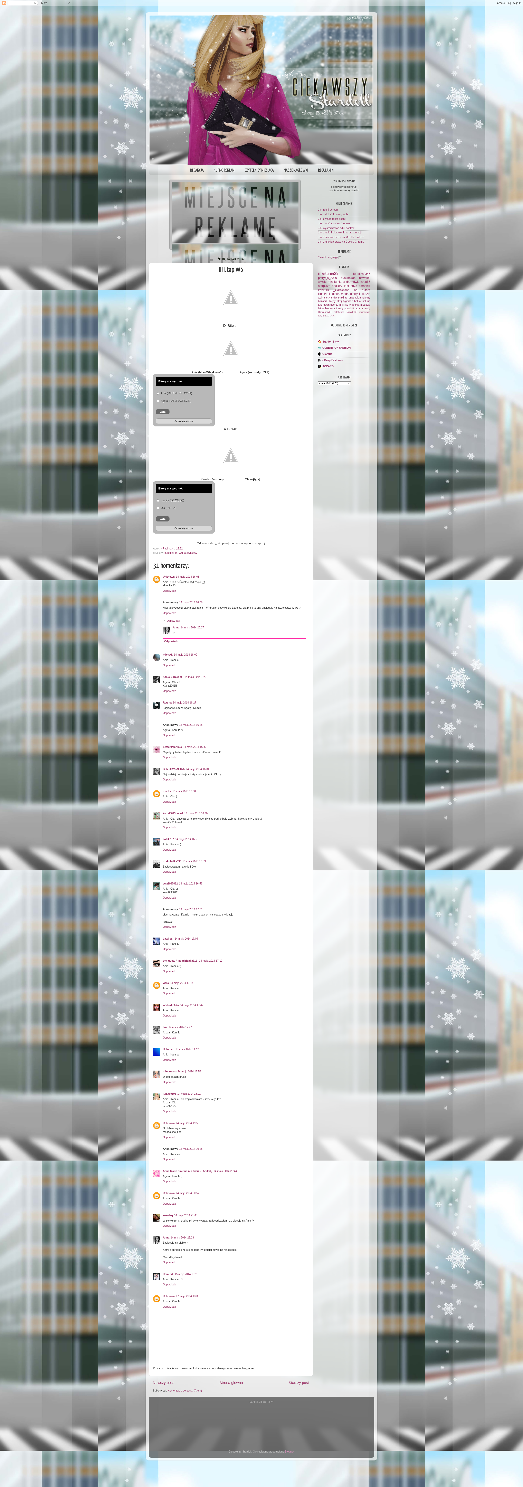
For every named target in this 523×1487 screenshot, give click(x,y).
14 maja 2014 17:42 (191, 1005)
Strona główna (231, 1383)
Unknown (169, 576)
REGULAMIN (326, 170)
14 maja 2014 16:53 (194, 861)
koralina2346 (361, 273)
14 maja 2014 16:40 (196, 813)
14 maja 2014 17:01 (190, 909)
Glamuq (327, 354)
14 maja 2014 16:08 (190, 602)
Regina (167, 702)
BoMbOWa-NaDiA (174, 769)
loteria (336, 293)
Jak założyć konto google (333, 214)
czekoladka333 (172, 861)
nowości (364, 278)
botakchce (339, 312)
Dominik (168, 1274)
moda (345, 293)
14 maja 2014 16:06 (187, 576)
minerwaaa (170, 1071)
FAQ (320, 315)
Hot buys (350, 285)
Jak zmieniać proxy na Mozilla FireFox (341, 237)
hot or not (360, 301)
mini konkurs (336, 281)
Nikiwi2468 (351, 312)
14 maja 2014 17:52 (187, 1049)
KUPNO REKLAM (224, 170)
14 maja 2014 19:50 (187, 1123)
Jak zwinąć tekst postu (331, 219)
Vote (163, 411)
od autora (362, 290)
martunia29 (328, 273)
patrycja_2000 (327, 278)
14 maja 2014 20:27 (192, 627)
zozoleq (168, 1215)
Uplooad (168, 1049)
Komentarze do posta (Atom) (185, 1390)
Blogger (289, 1451)
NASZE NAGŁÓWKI (296, 170)
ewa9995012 (170, 883)
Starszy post (299, 1383)
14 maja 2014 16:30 (194, 747)
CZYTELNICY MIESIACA (259, 170)
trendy (339, 308)
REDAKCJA (197, 170)
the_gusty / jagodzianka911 (180, 960)
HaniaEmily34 (325, 312)
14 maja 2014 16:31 (197, 769)
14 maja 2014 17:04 (186, 938)
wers (166, 983)
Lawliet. (168, 938)
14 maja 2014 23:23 (182, 1237)
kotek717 (168, 839)
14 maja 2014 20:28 (190, 1148)
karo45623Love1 (173, 813)
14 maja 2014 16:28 (190, 725)
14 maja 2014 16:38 (184, 791)
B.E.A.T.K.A (328, 316)
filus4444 (324, 293)
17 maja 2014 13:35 (187, 1296)
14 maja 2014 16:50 (186, 839)
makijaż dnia (346, 297)
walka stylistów (188, 553)
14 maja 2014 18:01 (189, 1093)
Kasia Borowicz (173, 677)
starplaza (324, 285)
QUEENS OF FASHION (336, 347)
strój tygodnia (345, 301)
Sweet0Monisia (172, 747)
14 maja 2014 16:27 (184, 702)
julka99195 (169, 1093)
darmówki (352, 281)
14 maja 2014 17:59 (189, 1071)
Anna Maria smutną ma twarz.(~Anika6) (187, 1171)
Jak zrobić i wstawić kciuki (334, 223)
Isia (165, 1027)
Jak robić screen (328, 209)
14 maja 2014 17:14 (181, 983)
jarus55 (365, 281)
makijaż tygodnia (349, 304)
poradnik (364, 285)
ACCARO (328, 366)
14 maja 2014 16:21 (196, 677)
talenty (334, 304)
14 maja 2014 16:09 (185, 654)
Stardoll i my (330, 341)
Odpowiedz (169, 590)
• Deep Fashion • (332, 360)
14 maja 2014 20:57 (187, 1193)
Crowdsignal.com (183, 421)
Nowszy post (163, 1383)
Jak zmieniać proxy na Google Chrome (341, 241)
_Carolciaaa (341, 290)
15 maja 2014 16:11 (186, 1274)
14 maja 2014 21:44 (185, 1215)
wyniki (322, 281)
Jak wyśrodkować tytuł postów (336, 228)
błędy (332, 301)
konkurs (323, 290)
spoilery (337, 285)
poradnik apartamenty (357, 308)
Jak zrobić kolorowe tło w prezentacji (340, 232)
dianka (167, 791)
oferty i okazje (360, 293)
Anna (176, 627)
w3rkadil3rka (171, 1005)
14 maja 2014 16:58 (190, 883)
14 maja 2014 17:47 (180, 1027)
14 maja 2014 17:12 (210, 960)
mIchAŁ (168, 654)
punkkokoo (170, 553)
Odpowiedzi (173, 620)
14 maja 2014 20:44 (225, 1171)
